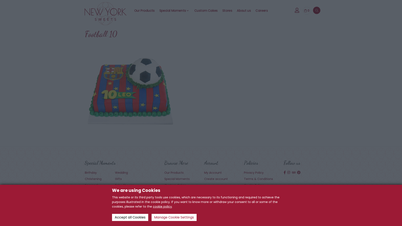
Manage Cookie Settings (174, 217)
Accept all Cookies (130, 217)
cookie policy (162, 206)
